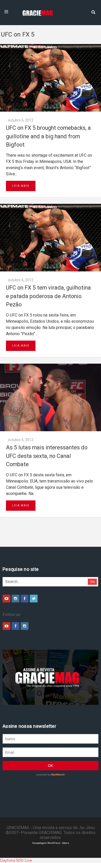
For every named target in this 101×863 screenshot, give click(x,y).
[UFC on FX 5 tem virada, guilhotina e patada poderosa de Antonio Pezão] (50, 237)
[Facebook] (24, 598)
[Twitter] (34, 598)
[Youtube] (6, 598)
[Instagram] (15, 598)
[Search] (93, 11)
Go (92, 582)
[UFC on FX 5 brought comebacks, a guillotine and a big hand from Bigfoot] (50, 78)
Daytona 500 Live (16, 860)
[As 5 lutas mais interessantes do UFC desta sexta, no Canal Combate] (50, 397)
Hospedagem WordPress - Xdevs (50, 843)
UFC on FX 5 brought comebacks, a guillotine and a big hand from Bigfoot (48, 136)
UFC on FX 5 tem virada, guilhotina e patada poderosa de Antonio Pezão (48, 296)
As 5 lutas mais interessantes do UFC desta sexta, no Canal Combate (47, 456)
